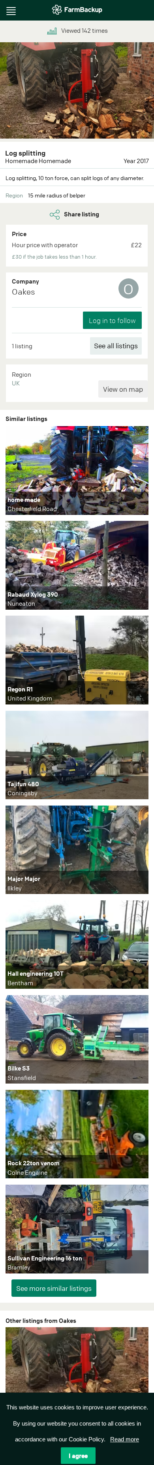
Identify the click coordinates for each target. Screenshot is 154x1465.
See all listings (116, 346)
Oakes (23, 292)
